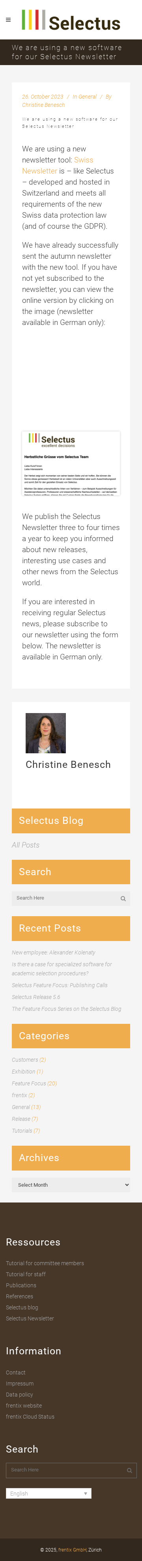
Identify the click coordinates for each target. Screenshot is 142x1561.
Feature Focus (29, 1083)
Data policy (19, 1394)
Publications (21, 1285)
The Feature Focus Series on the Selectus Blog (66, 1009)
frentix (19, 1095)
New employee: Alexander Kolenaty (53, 952)
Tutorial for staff (26, 1274)
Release (21, 1119)
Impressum (20, 1383)
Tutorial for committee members (45, 1263)
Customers (25, 1060)
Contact (16, 1372)
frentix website (24, 1405)
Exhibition (24, 1071)
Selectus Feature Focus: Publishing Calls (60, 985)
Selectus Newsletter (30, 1318)
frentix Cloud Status (30, 1416)
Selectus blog (22, 1307)
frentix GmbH (72, 1550)
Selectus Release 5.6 (36, 997)
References (19, 1296)
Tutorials (22, 1131)
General (87, 96)
